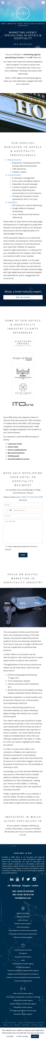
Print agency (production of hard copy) (23, 1011)
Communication (14, 175)
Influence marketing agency (23, 937)
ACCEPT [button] (35, 1036)
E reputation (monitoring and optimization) (23, 934)
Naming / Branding (23, 913)
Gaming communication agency (23, 964)
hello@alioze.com (23, 898)
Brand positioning (23, 917)
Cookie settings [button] (22, 1036)
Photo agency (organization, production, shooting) (23, 997)
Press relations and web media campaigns (23, 930)
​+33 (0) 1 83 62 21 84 (24, 894)
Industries (14, 816)
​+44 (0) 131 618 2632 (25, 891)
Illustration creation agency (23, 1014)
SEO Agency (23, 953)
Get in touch (23, 297)
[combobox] (7, 510)
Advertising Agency (23, 927)
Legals (40, 1025)
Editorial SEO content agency (23, 1000)
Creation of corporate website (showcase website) (23, 977)
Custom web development (23, 981)
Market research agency (23, 924)
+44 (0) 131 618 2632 (29, 497)
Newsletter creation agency (23, 1007)
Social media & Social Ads (23, 950)
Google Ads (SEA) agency (23, 957)
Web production (14, 160)
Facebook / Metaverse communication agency (23, 970)
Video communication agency (23, 993)
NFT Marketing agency (23, 967)
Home (3, 24)
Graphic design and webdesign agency (23, 1004)
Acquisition (12, 202)
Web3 (23, 960)
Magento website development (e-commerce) (23, 974)
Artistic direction (23, 920)
